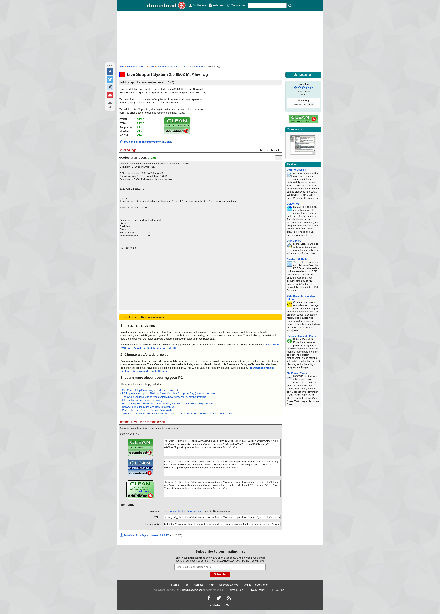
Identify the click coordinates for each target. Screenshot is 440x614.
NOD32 (172, 347)
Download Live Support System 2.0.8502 (147, 535)
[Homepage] (167, 5)
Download (306, 75)
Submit (175, 584)
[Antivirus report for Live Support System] (177, 133)
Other (151, 66)
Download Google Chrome (152, 371)
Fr (272, 589)
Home (121, 66)
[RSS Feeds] (229, 598)
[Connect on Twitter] (218, 598)
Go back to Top (221, 605)
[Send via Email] (110, 95)
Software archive (228, 584)
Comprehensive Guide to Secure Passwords (147, 410)
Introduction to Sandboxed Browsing (142, 400)
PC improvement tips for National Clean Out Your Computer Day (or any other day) (168, 393)
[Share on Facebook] (110, 71)
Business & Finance (136, 66)
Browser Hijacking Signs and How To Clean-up (148, 406)
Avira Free (139, 347)
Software (199, 5)
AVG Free (126, 347)
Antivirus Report (197, 66)
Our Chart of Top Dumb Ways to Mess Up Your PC (150, 390)
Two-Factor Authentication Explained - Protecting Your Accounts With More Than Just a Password (177, 413)
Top (186, 584)
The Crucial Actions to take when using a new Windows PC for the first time (164, 396)
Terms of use (235, 589)
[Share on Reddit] (110, 87)
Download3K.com (192, 589)
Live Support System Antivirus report (183, 511)
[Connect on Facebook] (209, 598)
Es (282, 589)
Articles (218, 5)
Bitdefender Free (157, 347)
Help (211, 584)
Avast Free (272, 344)
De (277, 589)
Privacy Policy (257, 589)
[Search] (290, 5)
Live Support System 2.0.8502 (172, 66)
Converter (238, 5)
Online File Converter (256, 584)
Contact (198, 584)
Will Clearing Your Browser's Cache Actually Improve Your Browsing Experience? (167, 403)
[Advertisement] (220, 37)
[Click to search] (291, 5)
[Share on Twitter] (110, 79)
